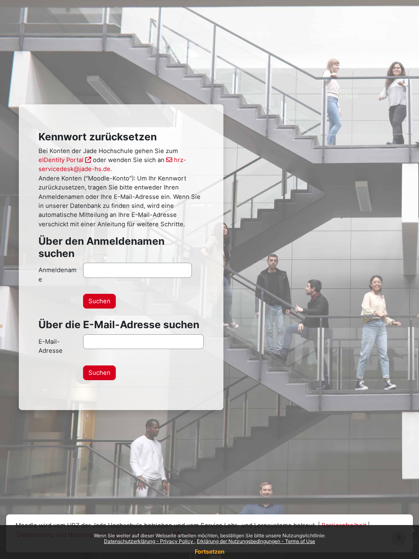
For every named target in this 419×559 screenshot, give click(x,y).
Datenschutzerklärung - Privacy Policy (149, 541)
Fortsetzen (210, 551)
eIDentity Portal (60, 160)
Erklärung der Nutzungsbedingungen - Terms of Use (256, 541)
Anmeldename (57, 274)
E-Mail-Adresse (50, 346)
